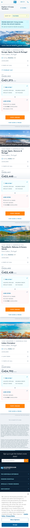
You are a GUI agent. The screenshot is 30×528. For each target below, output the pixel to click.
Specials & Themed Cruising (10, 484)
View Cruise (15, 117)
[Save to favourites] (24, 33)
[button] (28, 33)
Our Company (5, 489)
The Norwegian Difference (9, 474)
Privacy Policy (10, 516)
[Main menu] (2, 2)
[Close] (28, 494)
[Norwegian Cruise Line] (15, 2)
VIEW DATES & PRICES (15, 122)
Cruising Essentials (7, 479)
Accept (15, 525)
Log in (22, 2)
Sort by (8, 16)
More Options (15, 520)
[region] (15, 510)
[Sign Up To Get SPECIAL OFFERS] (26, 460)
